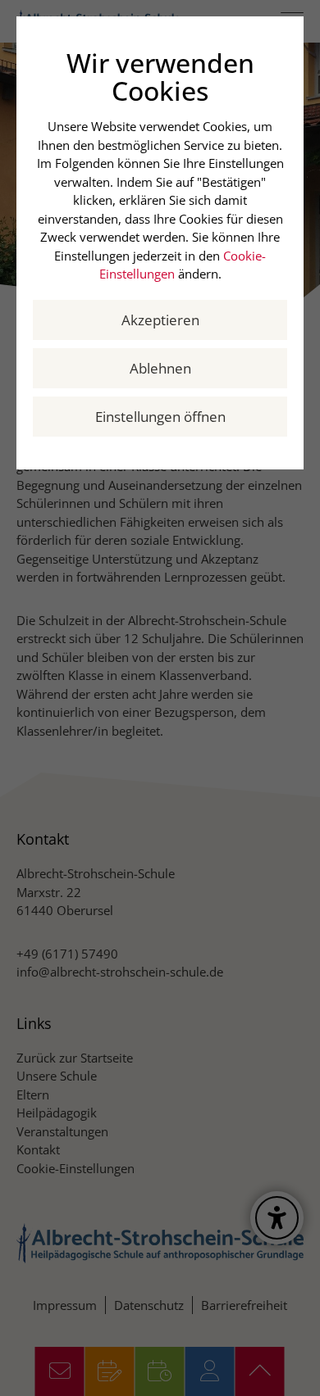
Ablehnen (160, 368)
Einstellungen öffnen (160, 416)
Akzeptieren (160, 319)
